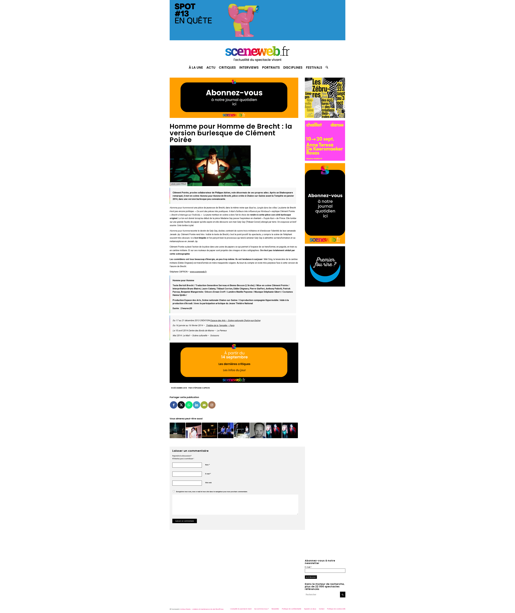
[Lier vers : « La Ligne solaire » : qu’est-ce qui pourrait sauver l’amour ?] (242, 430)
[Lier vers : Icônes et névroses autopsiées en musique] (274, 430)
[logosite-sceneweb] (257, 52)
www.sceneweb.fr (198, 271)
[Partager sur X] (181, 405)
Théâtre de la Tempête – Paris (220, 325)
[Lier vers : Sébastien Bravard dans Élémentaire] (258, 430)
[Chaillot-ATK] (325, 160)
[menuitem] (196, 67)
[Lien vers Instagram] (212, 405)
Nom (207, 465)
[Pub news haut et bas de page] (234, 117)
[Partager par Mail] (204, 405)
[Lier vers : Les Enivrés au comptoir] (210, 430)
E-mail (208, 474)
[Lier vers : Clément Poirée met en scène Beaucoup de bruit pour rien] (290, 430)
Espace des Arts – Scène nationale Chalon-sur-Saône (235, 320)
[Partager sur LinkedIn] (196, 405)
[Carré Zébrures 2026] (325, 117)
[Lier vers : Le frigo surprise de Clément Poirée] (193, 430)
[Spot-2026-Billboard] (257, 39)
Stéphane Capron (201, 388)
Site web (208, 483)
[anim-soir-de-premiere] (325, 286)
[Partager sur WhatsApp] (189, 405)
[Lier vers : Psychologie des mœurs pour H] (225, 430)
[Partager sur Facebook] (173, 405)
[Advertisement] (325, 306)
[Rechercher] (326, 67)
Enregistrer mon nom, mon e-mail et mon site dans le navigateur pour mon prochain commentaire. (212, 492)
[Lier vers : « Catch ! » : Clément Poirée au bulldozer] (177, 430)
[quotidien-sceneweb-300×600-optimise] (325, 243)
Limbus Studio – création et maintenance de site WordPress (201, 609)
